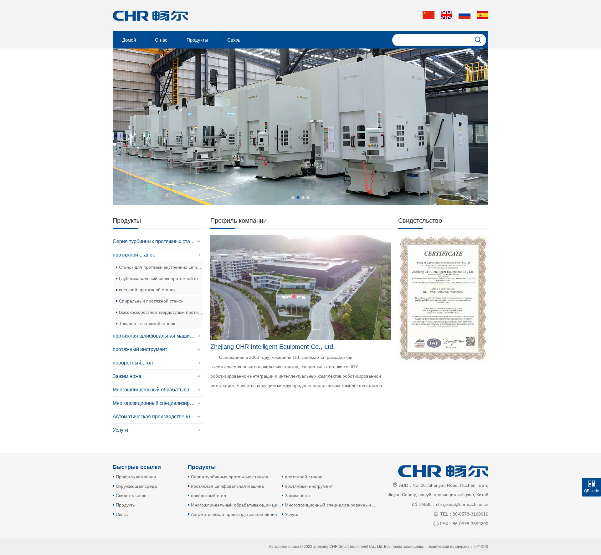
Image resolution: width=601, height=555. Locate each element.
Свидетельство (131, 495)
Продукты (197, 40)
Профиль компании (136, 476)
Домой (129, 40)
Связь (233, 40)
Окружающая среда (136, 486)
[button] (293, 197)
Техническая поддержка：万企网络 (457, 546)
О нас (161, 40)
